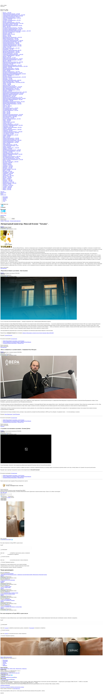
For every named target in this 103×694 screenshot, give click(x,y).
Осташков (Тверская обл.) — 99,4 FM (10, 110)
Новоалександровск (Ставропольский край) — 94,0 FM (14, 98)
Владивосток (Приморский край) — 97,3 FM (12, 29)
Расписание (5, 197)
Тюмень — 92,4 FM (7, 146)
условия (8, 497)
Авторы (4, 198)
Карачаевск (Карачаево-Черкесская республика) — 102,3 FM (15, 66)
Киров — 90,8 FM (6, 70)
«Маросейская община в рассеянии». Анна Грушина (13, 340)
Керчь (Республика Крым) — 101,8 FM (11, 68)
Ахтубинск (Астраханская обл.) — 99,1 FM (11, 20)
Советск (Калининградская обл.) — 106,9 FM (12, 129)
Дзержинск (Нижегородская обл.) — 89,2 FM (12, 44)
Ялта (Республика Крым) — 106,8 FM (10, 161)
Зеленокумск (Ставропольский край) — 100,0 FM (13, 54)
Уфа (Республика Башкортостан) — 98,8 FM (12, 149)
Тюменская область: (7, 163)
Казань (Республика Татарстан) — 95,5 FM (11, 63)
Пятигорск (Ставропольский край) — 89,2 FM (12, 115)
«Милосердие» (19, 668)
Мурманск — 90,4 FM (7, 90)
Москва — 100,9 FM (7, 12)
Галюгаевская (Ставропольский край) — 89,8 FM (13, 40)
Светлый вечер (3, 268)
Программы (5, 196)
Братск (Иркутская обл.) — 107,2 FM (10, 24)
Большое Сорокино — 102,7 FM (9, 169)
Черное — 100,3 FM (7, 188)
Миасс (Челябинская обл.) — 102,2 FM (11, 88)
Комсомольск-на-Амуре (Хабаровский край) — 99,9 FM (14, 73)
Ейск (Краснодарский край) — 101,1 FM (11, 48)
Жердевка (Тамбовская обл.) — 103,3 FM (11, 52)
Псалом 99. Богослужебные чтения (7, 593)
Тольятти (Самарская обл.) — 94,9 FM (10, 142)
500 (1, 492)
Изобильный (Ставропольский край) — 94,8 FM (13, 58)
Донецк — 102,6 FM (7, 46)
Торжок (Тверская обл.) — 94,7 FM (10, 144)
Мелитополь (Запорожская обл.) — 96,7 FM (12, 87)
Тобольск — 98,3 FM (7, 184)
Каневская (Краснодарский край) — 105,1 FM (12, 65)
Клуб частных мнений (8, 573)
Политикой (4, 554)
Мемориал (5, 665)
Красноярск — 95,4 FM (7, 79)
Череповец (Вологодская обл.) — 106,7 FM (11, 156)
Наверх (2, 657)
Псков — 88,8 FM (6, 113)
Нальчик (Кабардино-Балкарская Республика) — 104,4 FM (15, 91)
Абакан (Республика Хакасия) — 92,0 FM (11, 13)
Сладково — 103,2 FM (7, 186)
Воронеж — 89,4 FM (7, 36)
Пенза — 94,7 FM (6, 111)
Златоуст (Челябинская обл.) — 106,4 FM (11, 55)
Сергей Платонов (16, 414)
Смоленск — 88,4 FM (7, 128)
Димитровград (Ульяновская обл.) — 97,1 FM (12, 45)
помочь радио (3, 192)
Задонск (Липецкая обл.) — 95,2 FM (10, 53)
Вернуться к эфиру (4, 9)
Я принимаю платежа (8, 497)
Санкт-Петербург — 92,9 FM (9, 121)
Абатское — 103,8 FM (7, 164)
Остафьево (2, 581)
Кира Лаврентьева (8, 414)
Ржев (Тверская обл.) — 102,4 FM (10, 116)
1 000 (3, 492)
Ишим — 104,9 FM (7, 178)
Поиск (13, 218)
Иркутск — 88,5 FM (7, 60)
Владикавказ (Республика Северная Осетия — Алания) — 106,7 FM (17, 30)
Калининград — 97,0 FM (8, 64)
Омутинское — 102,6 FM (8, 185)
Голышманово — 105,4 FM (8, 172)
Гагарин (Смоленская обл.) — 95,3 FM (11, 39)
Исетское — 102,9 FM (7, 177)
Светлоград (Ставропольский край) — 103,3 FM (13, 125)
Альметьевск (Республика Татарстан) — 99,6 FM (13, 15)
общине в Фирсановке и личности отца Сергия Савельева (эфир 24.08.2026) (38, 332)
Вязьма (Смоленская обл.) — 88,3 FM (10, 38)
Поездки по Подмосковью (9, 579)
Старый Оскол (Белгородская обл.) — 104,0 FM (12, 131)
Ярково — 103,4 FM (7, 189)
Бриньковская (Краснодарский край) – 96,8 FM (12, 25)
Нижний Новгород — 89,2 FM (9, 96)
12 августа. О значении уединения (7, 600)
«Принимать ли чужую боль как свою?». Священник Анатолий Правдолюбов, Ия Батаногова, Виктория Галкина (23, 574)
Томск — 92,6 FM (6, 143)
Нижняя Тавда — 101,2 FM (8, 182)
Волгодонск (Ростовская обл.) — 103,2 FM (11, 31)
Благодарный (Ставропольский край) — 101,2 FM (13, 23)
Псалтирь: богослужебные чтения (11, 592)
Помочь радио (3, 498)
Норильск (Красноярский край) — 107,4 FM (12, 102)
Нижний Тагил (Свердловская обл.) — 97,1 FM (12, 97)
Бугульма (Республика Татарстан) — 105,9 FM (12, 27)
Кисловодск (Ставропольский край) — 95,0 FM (12, 72)
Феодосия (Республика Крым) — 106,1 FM (11, 150)
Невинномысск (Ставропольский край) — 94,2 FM (13, 93)
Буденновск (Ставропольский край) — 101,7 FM (13, 28)
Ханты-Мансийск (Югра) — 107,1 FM (10, 153)
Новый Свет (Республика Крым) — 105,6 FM (12, 103)
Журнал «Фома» (3, 668)
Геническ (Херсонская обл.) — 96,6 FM (11, 42)
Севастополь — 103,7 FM (8, 126)
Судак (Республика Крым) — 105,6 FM (11, 132)
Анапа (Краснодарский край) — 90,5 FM (11, 16)
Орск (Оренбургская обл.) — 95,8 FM (10, 108)
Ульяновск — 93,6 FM (7, 148)
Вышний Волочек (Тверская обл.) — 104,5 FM (12, 37)
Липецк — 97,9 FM (7, 83)
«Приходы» (24, 668)
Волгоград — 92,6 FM (7, 33)
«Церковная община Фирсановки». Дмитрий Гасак (13, 343)
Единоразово (11, 496)
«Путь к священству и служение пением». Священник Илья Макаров (17, 342)
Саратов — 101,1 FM (7, 123)
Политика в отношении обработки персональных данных (12, 687)
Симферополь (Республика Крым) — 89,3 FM (12, 127)
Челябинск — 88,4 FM (7, 155)
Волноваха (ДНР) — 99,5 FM (9, 34)
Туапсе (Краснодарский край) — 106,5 (11, 145)
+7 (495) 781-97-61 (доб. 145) (13, 672)
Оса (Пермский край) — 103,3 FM (10, 109)
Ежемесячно (4, 496)
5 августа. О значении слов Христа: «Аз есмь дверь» (11, 606)
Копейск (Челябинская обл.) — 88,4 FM (11, 74)
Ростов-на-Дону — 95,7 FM (8, 117)
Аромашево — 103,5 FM (8, 165)
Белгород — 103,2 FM (7, 21)
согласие (7, 559)
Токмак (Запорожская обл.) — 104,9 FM (11, 141)
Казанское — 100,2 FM (7, 179)
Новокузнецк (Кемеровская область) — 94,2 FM (12, 99)
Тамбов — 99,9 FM (7, 135)
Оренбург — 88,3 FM (7, 105)
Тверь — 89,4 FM (6, 137)
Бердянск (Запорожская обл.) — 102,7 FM (11, 22)
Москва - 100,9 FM (4, 10)
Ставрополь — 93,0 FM (7, 130)
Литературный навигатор (15, 220)
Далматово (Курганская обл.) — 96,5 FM (11, 43)
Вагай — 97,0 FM (6, 170)
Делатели (2, 426)
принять (2, 692)
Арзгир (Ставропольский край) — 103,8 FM (12, 18)
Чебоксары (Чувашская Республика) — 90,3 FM (12, 154)
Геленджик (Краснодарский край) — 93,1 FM (12, 41)
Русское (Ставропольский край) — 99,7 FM (12, 118)
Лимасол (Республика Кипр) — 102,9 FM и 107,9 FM (13, 82)
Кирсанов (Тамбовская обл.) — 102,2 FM (11, 71)
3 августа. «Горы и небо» (5, 587)
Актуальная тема (7, 599)
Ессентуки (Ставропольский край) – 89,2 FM (12, 50)
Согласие (7, 552)
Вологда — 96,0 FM (7, 35)
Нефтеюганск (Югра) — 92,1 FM (9, 95)
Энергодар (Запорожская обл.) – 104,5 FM (11, 158)
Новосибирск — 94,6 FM (8, 100)
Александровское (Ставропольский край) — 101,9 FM (14, 14)
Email (1, 545)
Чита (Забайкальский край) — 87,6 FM (11, 157)
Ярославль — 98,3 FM (7, 162)
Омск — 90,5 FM (6, 104)
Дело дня (2, 191)
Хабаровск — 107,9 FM (7, 152)
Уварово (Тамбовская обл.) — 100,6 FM (11, 147)
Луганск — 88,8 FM (7, 84)
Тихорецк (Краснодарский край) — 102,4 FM (12, 140)
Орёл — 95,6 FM (6, 106)
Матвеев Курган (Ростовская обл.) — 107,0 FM (12, 86)
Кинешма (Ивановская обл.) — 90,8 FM (11, 69)
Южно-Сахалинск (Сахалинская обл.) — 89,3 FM (13, 159)
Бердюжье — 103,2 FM (7, 168)
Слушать (2, 573)
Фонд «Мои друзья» (11, 668)
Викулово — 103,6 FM (7, 171)
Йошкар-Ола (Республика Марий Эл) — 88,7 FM (13, 61)
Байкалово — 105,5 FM (7, 167)
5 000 (6, 492)
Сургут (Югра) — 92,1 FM (8, 133)
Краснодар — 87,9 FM (7, 78)
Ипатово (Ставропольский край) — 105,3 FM (12, 59)
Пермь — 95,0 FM (6, 112)
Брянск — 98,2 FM (6, 26)
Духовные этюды (7, 586)
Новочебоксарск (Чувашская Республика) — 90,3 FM (13, 101)
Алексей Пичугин (8, 335)
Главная (2, 220)
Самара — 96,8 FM (7, 120)
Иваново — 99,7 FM (7, 56)
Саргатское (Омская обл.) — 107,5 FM (10, 124)
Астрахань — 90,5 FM (7, 19)
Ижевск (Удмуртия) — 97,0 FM (9, 57)
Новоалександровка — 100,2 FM (9, 183)
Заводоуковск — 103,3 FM (8, 175)
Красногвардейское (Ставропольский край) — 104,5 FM (14, 76)
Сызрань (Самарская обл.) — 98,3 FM (10, 134)
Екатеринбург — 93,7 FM (8, 49)
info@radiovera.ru (3, 672)
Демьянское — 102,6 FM (8, 173)
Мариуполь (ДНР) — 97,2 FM (9, 85)
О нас (4, 201)
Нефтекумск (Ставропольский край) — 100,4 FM (13, 94)
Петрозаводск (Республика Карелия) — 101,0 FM (13, 114)
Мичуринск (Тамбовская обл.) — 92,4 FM (11, 89)
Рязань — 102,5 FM (7, 119)
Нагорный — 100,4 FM (7, 180)
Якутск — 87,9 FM (6, 160)
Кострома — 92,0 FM (7, 75)
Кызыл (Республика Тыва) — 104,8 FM (11, 81)
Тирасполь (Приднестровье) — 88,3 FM (11, 139)
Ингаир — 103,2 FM (7, 176)
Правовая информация (5, 685)
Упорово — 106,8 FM (7, 187)
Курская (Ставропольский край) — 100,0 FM (12, 80)
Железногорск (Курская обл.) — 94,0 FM (11, 51)
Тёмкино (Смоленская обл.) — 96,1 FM (11, 138)
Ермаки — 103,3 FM (7, 174)
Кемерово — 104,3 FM (7, 67)
